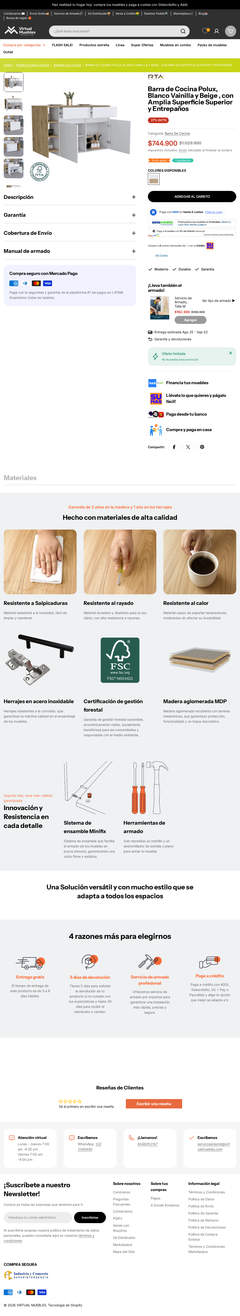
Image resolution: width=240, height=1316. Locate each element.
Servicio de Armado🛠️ (68, 13)
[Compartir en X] (188, 447)
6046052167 (148, 1144)
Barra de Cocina (177, 133)
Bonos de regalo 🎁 (19, 18)
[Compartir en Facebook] (174, 447)
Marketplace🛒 (183, 13)
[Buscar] (183, 31)
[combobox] (119, 31)
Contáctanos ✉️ (14, 13)
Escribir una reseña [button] (154, 1103)
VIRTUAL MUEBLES (31, 1305)
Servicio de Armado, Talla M (183, 302)
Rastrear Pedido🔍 (156, 13)
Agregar (190, 320)
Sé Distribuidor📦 (99, 13)
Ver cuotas (161, 255)
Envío (183, 150)
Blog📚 (203, 13)
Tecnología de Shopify (65, 1305)
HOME (8, 65)
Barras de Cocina (67, 65)
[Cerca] (230, 353)
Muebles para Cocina (32, 65)
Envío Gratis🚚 (39, 13)
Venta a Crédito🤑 (127, 13)
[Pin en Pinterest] (202, 447)
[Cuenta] (216, 31)
